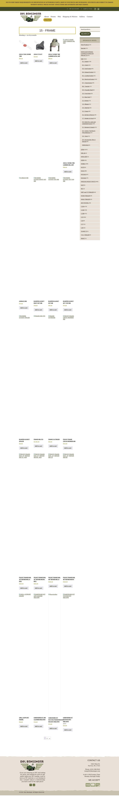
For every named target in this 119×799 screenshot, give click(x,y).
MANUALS (85, 145)
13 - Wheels (85, 104)
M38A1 (83, 163)
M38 (82, 160)
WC (82, 188)
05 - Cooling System (87, 75)
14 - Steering (85, 107)
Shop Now (47, 20)
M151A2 (83, 178)
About (46, 16)
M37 (82, 185)
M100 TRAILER (85, 195)
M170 (82, 167)
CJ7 (82, 224)
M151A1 (83, 174)
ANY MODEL (85, 203)
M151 (82, 171)
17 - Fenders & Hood (88, 118)
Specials (83, 48)
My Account (73, 9)
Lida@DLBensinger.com (92, 771)
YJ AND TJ (84, 231)
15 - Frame (85, 111)
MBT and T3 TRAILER (87, 192)
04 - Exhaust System (87, 72)
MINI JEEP (84, 156)
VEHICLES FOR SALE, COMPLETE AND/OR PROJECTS (87, 53)
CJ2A (82, 206)
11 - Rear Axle (86, 97)
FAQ (59, 16)
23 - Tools (85, 136)
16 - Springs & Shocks (88, 115)
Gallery (82, 16)
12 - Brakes (85, 100)
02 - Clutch (85, 65)
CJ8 (82, 227)
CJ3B (82, 213)
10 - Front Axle (86, 93)
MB (82, 59)
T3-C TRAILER (85, 235)
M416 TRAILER (85, 199)
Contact (90, 16)
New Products (85, 44)
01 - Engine (85, 61)
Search (85, 34)
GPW (82, 149)
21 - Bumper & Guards (88, 127)
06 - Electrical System (88, 79)
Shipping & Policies (70, 16)
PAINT (83, 238)
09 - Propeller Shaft (87, 90)
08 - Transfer (85, 86)
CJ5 (82, 217)
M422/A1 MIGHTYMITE (88, 181)
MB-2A (83, 153)
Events (53, 16)
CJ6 (82, 220)
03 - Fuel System (86, 68)
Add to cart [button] (23, 63)
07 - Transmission (87, 83)
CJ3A (82, 210)
